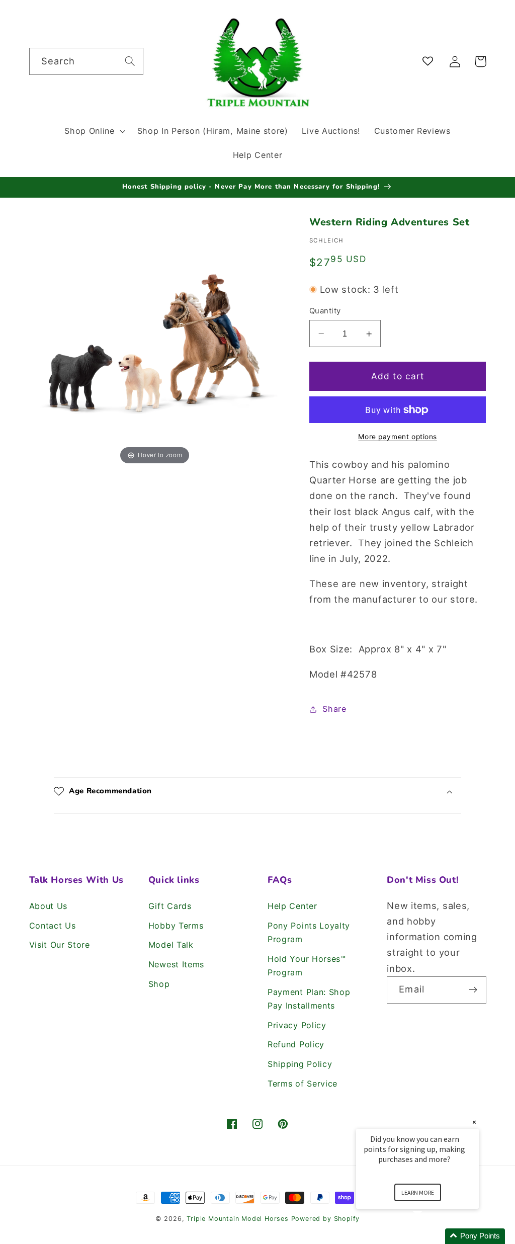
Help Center (292, 906)
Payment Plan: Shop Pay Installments (309, 999)
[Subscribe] (473, 990)
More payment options (397, 437)
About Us (48, 906)
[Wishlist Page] (430, 61)
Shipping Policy (300, 1064)
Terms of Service (302, 1084)
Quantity (325, 310)
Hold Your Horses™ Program (307, 965)
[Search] (130, 61)
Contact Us (52, 926)
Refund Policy (296, 1044)
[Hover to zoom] (155, 340)
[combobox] (86, 61)
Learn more (417, 1192)
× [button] (474, 1122)
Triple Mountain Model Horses (238, 1218)
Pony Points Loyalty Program (309, 932)
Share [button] (334, 709)
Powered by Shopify (325, 1218)
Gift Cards (170, 906)
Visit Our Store (59, 945)
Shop (159, 984)
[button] (93, 131)
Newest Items (176, 964)
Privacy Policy (297, 1025)
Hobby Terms (176, 926)
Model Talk (171, 945)
